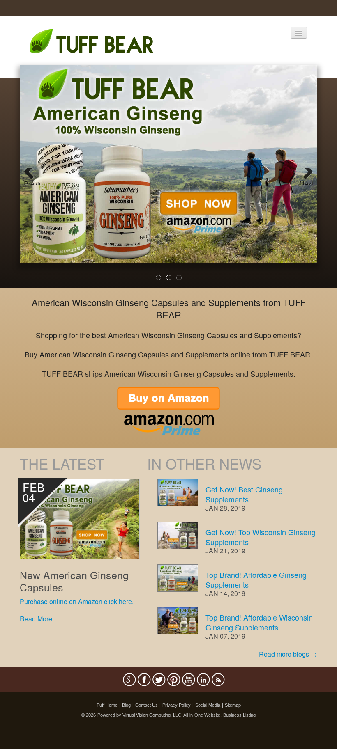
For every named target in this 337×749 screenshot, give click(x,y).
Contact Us (146, 705)
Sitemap (233, 705)
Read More (36, 618)
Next (306, 182)
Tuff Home (107, 705)
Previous (32, 182)
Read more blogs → (288, 654)
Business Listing (239, 714)
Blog (126, 705)
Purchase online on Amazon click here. (77, 601)
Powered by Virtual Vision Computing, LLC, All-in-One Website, (159, 714)
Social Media (207, 705)
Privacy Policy (176, 705)
